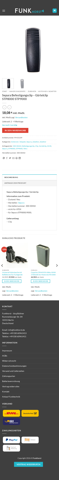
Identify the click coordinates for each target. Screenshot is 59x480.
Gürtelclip (43, 146)
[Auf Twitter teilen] (10, 158)
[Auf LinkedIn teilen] (20, 158)
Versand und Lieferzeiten (13, 371)
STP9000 (19, 148)
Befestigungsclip (28, 146)
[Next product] (4, 107)
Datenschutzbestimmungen (14, 366)
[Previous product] (9, 107)
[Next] (52, 48)
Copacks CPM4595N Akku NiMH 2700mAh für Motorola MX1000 (43, 273)
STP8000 (11, 148)
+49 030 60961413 (18, 333)
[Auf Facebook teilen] (7, 158)
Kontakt (5, 391)
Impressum (7, 350)
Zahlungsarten (8, 376)
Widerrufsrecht (9, 361)
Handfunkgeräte (17, 91)
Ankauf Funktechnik (11, 396)
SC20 (49, 146)
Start (4, 91)
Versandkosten (21, 117)
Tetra (25, 148)
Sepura (29, 142)
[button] (3, 10)
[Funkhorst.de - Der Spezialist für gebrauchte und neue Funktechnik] (29, 10)
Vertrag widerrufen (10, 386)
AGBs (4, 355)
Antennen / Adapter (47, 91)
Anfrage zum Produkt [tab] (15, 183)
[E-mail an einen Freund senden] (13, 158)
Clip (36, 146)
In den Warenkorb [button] (11, 281)
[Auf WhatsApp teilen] (4, 158)
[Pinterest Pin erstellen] (16, 158)
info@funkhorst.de (16, 330)
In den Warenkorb (15, 130)
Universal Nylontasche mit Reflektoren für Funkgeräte (12, 273)
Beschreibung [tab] (11, 177)
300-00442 (17, 146)
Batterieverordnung (11, 381)
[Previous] (6, 48)
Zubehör (32, 91)
